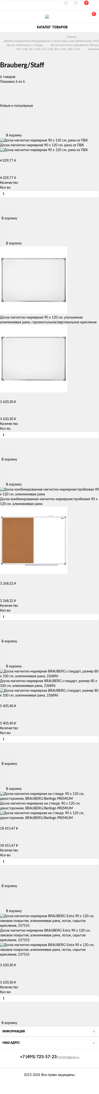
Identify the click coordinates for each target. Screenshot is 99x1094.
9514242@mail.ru (67, 1057)
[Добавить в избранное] (3, 122)
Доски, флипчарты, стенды (25, 45)
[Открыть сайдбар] (5, 5)
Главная (72, 36)
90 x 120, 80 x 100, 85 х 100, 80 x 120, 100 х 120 (48, 49)
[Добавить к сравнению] (3, 128)
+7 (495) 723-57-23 (5, 16)
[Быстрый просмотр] (3, 116)
